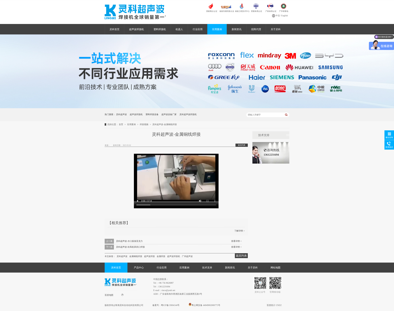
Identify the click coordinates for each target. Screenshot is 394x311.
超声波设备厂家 (169, 114)
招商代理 (256, 29)
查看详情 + (236, 241)
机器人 (179, 29)
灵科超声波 (121, 114)
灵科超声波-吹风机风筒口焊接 (130, 247)
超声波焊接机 (136, 29)
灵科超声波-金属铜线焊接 (164, 124)
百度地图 (109, 295)
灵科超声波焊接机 (188, 114)
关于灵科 (276, 29)
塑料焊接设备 (152, 114)
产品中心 (139, 267)
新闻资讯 (236, 29)
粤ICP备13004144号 (170, 305)
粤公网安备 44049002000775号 (206, 305)
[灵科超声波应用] (197, 107)
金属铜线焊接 (135, 256)
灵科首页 (114, 29)
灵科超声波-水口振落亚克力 (129, 241)
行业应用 (198, 29)
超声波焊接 (149, 256)
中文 (278, 15)
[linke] (121, 290)
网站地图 (275, 267)
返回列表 (241, 145)
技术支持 (263, 135)
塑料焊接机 (160, 29)
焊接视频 (144, 124)
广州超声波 (187, 256)
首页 (121, 124)
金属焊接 (161, 256)
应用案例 (217, 29)
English (284, 15)
